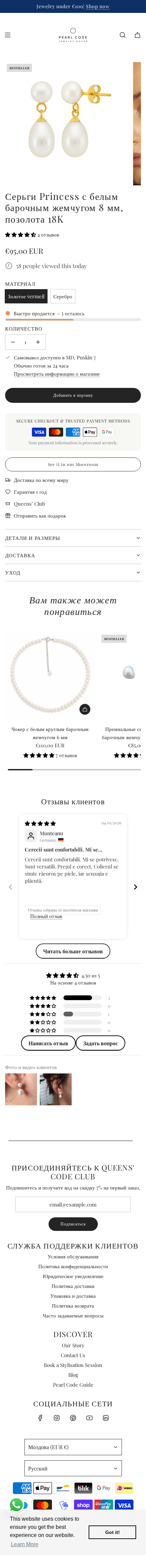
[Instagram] (56, 1417)
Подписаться (73, 1223)
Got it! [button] (112, 1532)
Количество (23, 328)
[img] (40, 823)
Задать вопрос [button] (100, 1043)
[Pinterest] (73, 1417)
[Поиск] (122, 34)
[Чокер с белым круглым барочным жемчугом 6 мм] (50, 675)
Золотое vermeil (26, 296)
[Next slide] (135, 887)
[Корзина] (137, 34)
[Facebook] (40, 1417)
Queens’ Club (29, 503)
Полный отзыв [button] (46, 916)
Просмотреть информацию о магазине (57, 373)
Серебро (62, 296)
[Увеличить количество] (38, 342)
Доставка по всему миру (41, 479)
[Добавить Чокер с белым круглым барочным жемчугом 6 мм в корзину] (84, 709)
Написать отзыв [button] (48, 1043)
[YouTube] (89, 1417)
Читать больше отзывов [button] (73, 951)
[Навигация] (7, 34)
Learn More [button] (24, 1544)
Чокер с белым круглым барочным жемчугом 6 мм (50, 733)
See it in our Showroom (73, 464)
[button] (21, 234)
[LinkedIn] (105, 1417)
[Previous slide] (10, 887)
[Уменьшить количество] (12, 342)
